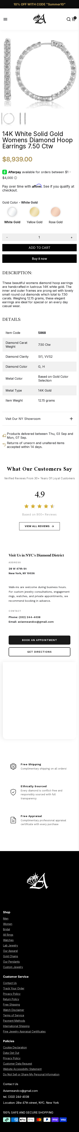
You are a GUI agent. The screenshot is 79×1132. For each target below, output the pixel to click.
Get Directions (39, 651)
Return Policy (11, 999)
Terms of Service (13, 1015)
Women (7, 924)
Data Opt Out (11, 1052)
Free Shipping (11, 1004)
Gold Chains (10, 956)
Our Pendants (11, 961)
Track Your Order (13, 988)
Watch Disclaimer (13, 1010)
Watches (8, 940)
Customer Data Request (17, 1063)
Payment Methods (14, 1020)
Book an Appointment (39, 640)
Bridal (6, 929)
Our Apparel (10, 950)
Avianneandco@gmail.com (20, 1091)
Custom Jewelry (13, 967)
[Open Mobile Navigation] (8, 19)
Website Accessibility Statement (22, 1069)
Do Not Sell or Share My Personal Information (31, 1074)
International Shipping (16, 1026)
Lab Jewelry (10, 945)
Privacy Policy (12, 993)
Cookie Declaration (15, 1047)
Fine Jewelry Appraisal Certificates (24, 1031)
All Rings (8, 934)
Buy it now (39, 259)
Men (5, 918)
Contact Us (10, 983)
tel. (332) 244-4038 (16, 1097)
